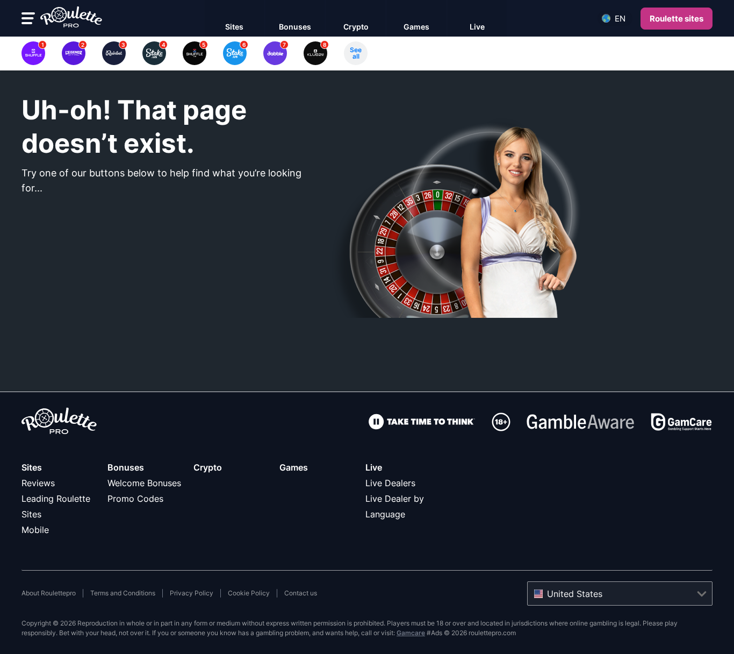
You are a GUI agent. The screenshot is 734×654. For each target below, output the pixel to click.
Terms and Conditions (122, 593)
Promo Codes (135, 498)
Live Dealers (390, 483)
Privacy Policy (191, 593)
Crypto (207, 467)
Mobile (35, 529)
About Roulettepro (48, 593)
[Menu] (28, 18)
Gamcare (411, 633)
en (620, 18)
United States (574, 593)
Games (293, 467)
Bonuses (125, 467)
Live (373, 467)
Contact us (300, 593)
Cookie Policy (249, 593)
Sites (31, 467)
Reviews (38, 483)
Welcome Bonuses (144, 483)
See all (356, 53)
